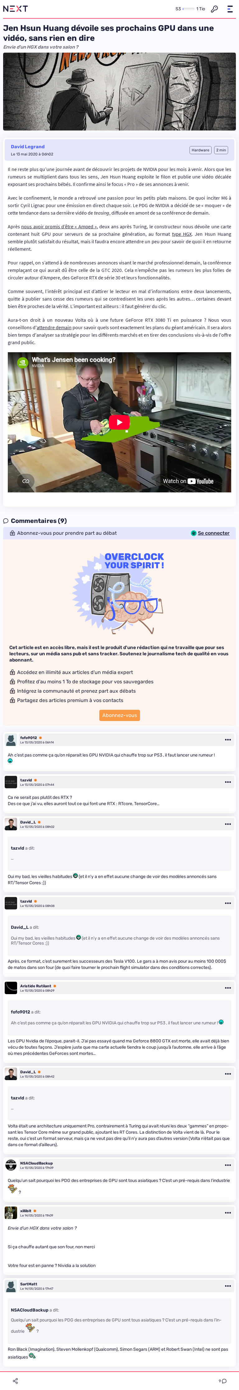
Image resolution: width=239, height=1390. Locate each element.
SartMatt (28, 1284)
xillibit (25, 1211)
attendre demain (54, 327)
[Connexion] (214, 9)
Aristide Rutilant (35, 986)
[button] (230, 9)
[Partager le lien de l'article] (15, 1381)
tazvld (26, 780)
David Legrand (28, 146)
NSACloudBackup (36, 1163)
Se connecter (214, 533)
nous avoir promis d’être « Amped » (59, 226)
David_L (28, 822)
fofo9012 (28, 738)
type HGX (182, 234)
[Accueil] (15, 9)
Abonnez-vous (119, 715)
